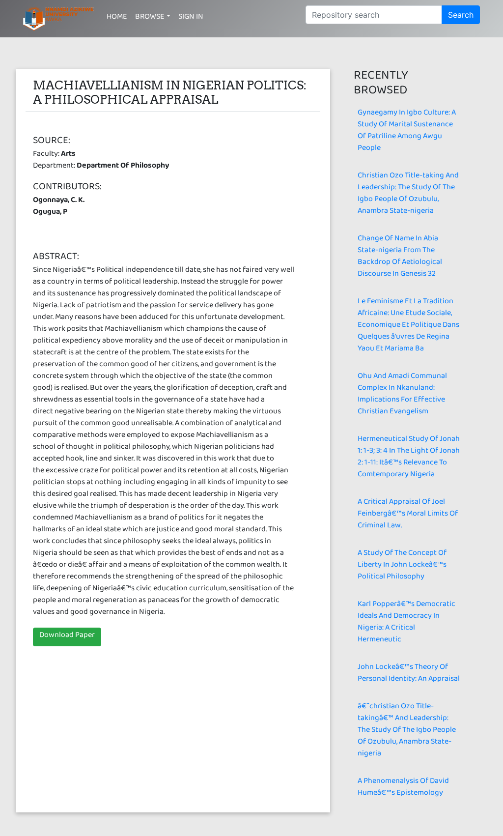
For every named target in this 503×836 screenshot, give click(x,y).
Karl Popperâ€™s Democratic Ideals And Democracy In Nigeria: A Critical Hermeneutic (406, 623)
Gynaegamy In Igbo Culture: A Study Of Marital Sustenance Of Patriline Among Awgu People (407, 132)
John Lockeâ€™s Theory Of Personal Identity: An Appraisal (409, 675)
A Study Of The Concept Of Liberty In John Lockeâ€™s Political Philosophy (402, 566)
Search (461, 15)
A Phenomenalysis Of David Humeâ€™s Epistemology (403, 789)
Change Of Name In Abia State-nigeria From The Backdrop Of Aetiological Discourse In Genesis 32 (400, 258)
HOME (117, 18)
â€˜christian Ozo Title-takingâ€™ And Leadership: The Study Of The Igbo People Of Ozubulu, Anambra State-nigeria (407, 731)
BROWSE (150, 18)
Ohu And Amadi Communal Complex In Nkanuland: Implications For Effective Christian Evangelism (402, 395)
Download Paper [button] (67, 637)
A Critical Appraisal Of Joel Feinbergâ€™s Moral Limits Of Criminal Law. (408, 515)
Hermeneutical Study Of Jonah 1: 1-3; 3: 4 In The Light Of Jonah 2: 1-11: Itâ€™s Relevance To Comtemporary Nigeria (409, 458)
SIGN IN (190, 18)
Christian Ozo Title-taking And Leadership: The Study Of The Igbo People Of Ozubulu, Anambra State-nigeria (408, 195)
